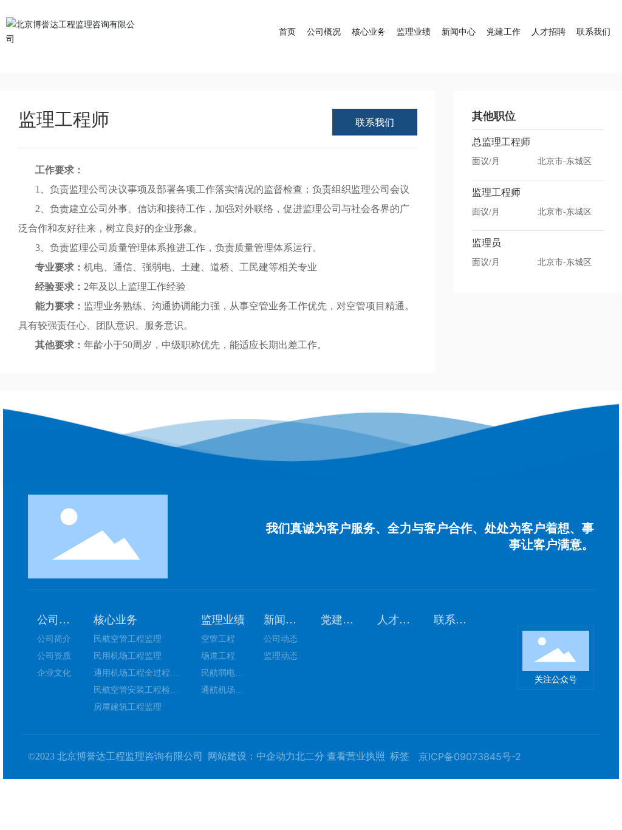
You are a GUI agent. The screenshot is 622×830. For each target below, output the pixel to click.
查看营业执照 (356, 756)
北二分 (309, 756)
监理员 (486, 243)
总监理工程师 (501, 142)
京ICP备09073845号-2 (470, 756)
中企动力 (275, 756)
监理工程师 (496, 192)
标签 (399, 756)
